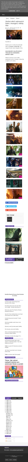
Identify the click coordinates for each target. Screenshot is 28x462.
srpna (7, 419)
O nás (11, 459)
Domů (7, 459)
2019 (7, 410)
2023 (7, 405)
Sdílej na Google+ (12, 210)
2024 (7, 403)
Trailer (6, 346)
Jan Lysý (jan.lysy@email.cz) (16, 450)
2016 (7, 432)
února (7, 427)
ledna (7, 429)
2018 (7, 412)
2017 (7, 430)
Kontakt (14, 459)
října (7, 416)
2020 (7, 409)
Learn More (12, 10)
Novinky (13, 28)
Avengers (7, 28)
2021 (7, 407)
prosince (8, 413)
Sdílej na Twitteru (12, 206)
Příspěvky (9, 438)
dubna (7, 424)
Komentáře (9, 441)
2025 (7, 402)
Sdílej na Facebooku (12, 202)
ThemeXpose (14, 456)
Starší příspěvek (20, 294)
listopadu (8, 415)
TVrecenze (14, 455)
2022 (7, 406)
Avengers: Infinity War (14, 46)
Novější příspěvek (9, 294)
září (7, 417)
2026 (7, 400)
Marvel (10, 28)
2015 (7, 433)
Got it (18, 10)
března (7, 426)
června (7, 422)
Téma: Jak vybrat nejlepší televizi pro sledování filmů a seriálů (14, 362)
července (8, 420)
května (7, 423)
